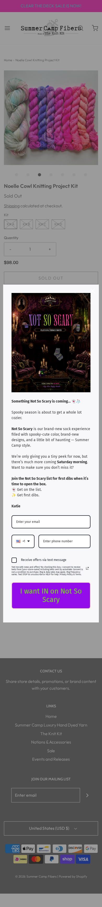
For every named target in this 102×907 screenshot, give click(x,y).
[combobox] (23, 541)
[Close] (92, 291)
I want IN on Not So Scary (51, 595)
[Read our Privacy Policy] (87, 568)
